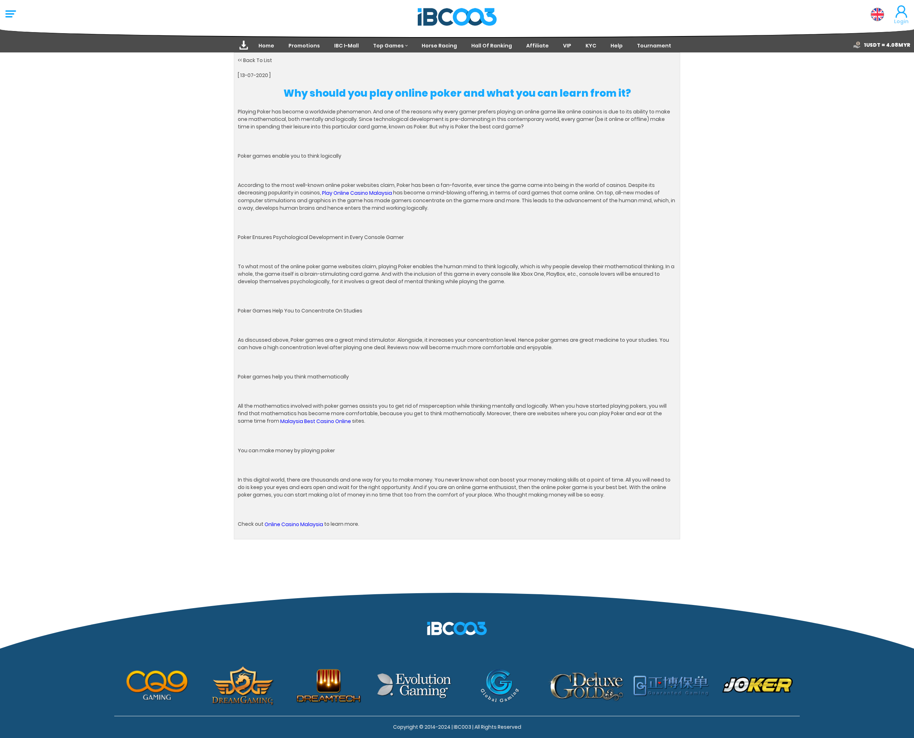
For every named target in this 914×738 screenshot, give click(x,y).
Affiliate (537, 45)
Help (617, 45)
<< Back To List (255, 60)
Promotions (304, 45)
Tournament (654, 45)
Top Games (388, 45)
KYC (591, 45)
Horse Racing (439, 45)
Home (266, 45)
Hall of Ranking (491, 45)
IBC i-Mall (346, 45)
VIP (567, 45)
